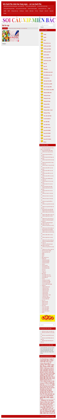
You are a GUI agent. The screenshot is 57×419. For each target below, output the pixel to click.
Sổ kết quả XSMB (47, 46)
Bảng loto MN (45, 302)
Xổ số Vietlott (45, 265)
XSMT (9, 10)
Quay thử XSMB (47, 130)
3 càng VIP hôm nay (47, 364)
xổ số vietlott (46, 54)
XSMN (5, 10)
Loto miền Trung (47, 127)
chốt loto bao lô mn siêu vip (47, 230)
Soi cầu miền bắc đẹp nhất (31, 6)
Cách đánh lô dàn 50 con (47, 379)
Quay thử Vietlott (47, 139)
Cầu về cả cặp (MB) (48, 86)
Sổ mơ (45, 142)
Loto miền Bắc (46, 121)
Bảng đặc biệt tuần (45, 378)
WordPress (47, 416)
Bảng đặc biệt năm (47, 376)
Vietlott (26, 10)
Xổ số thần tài (46, 78)
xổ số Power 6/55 (47, 60)
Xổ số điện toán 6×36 (46, 276)
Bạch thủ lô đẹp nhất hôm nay (47, 373)
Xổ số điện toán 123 (48, 75)
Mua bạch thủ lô (47, 404)
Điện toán (31, 10)
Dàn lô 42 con (48, 393)
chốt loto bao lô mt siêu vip (47, 210)
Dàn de (42, 385)
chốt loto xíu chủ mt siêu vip (48, 228)
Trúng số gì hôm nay (42, 8)
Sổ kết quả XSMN (47, 49)
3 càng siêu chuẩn (46, 362)
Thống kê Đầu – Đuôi (48, 110)
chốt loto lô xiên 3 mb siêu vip (48, 331)
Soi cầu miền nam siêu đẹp (21, 8)
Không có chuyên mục (46, 401)
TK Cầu (36, 10)
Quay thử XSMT (47, 136)
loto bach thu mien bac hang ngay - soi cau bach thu (17, 28)
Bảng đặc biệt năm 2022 (47, 377)
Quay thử (51, 10)
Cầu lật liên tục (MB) (48, 83)
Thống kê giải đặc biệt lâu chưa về (47, 412)
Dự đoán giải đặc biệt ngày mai (46, 397)
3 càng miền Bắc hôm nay (46, 360)
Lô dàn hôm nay (48, 402)
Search (42, 27)
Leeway (52, 416)
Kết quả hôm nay (14, 10)
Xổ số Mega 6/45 (45, 266)
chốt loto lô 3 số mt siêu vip (47, 218)
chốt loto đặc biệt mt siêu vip (48, 214)
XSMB (49, 8)
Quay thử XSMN (47, 133)
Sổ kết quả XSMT (47, 51)
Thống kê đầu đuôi (47, 92)
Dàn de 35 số (48, 387)
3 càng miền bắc (47, 359)
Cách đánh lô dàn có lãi (47, 381)
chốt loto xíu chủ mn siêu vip (48, 249)
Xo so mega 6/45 (47, 57)
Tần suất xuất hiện (47, 115)
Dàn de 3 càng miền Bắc (48, 385)
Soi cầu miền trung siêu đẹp (9, 8)
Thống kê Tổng (47, 112)
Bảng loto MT (45, 304)
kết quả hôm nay (47, 43)
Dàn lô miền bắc (45, 394)
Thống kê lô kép (47, 101)
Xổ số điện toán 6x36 (48, 72)
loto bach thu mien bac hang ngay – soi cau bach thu (22, 3)
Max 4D (45, 66)
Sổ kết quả (22, 10)
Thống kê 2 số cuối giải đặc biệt (46, 409)
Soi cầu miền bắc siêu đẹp (42, 6)
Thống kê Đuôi (47, 107)
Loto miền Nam (47, 124)
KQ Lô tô (46, 10)
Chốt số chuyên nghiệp (32, 8)
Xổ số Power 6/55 (45, 268)
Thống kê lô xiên (47, 98)
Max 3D (45, 63)
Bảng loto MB (45, 301)
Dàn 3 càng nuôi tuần (48, 384)
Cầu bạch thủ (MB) (47, 80)
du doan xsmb (42, 382)
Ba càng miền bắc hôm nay (47, 367)
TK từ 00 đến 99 (47, 118)
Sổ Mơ (5, 13)
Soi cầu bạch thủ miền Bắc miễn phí (46, 406)
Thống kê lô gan (47, 95)
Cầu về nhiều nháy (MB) (49, 89)
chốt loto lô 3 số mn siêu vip (48, 240)
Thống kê (41, 10)
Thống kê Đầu (47, 104)
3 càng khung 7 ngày (46, 359)
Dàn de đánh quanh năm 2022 (46, 390)
